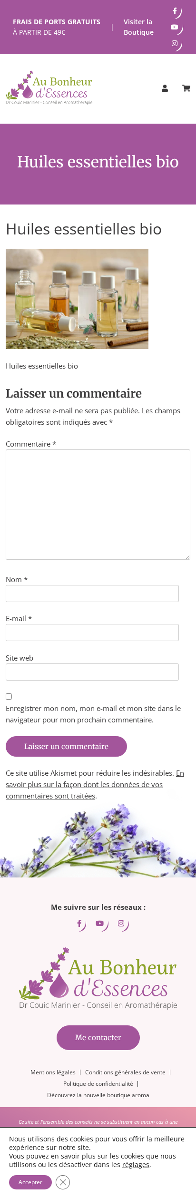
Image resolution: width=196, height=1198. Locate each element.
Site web (19, 657)
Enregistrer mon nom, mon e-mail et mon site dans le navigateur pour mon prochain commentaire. (93, 713)
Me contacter (98, 1037)
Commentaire (31, 443)
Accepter (30, 1182)
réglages (135, 1164)
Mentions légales (53, 1072)
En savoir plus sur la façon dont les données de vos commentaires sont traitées (95, 784)
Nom (17, 579)
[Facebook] (175, 11)
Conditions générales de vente (125, 1072)
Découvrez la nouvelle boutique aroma (98, 1095)
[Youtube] (174, 27)
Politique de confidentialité (98, 1084)
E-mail (19, 618)
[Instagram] (174, 43)
